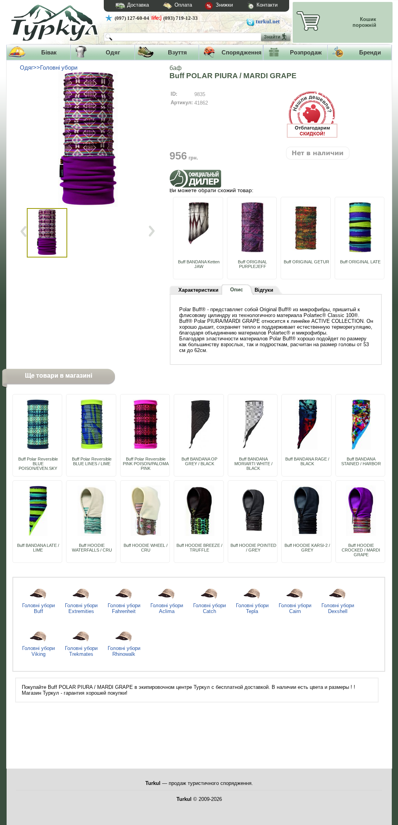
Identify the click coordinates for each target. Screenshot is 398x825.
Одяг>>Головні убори (48, 68)
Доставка (138, 5)
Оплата (183, 5)
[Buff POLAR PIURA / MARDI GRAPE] (89, 139)
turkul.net (268, 22)
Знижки (223, 5)
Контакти (267, 5)
